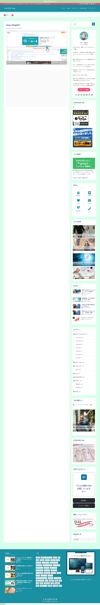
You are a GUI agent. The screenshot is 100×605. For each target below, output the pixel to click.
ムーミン (50, 575)
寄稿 (60, 580)
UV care (79, 357)
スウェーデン (53, 567)
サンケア (46, 567)
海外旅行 (79, 387)
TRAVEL (78, 380)
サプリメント (39, 567)
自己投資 (55, 585)
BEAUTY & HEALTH (81, 334)
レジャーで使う (83, 506)
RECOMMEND (80, 377)
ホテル (58, 573)
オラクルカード (53, 562)
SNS (37, 560)
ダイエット (53, 570)
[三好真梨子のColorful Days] (10, 8)
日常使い (84, 500)
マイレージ (43, 575)
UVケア (47, 560)
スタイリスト (39, 570)
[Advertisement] (37, 88)
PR (59, 557)
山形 (37, 583)
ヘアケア (53, 573)
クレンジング (56, 565)
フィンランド (39, 573)
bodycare (79, 344)
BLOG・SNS (79, 362)
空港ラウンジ (43, 585)
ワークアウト (57, 578)
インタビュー (45, 562)
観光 (60, 585)
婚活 (56, 580)
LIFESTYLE (79, 366)
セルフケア (46, 570)
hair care (79, 347)
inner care (79, 337)
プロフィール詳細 (84, 89)
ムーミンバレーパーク (41, 578)
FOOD (78, 369)
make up (79, 351)
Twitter (42, 560)
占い (46, 580)
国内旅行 (79, 384)
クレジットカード (47, 565)
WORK (78, 391)
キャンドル (38, 565)
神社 (37, 585)
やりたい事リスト (55, 560)
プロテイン (46, 573)
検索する (93, 24)
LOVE (77, 373)
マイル (37, 575)
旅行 (41, 583)
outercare (79, 341)
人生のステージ (40, 580)
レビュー (50, 578)
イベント (38, 562)
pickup (55, 557)
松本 (52, 583)
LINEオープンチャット (46, 557)
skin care (79, 354)
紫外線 (49, 585)
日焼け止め (46, 583)
